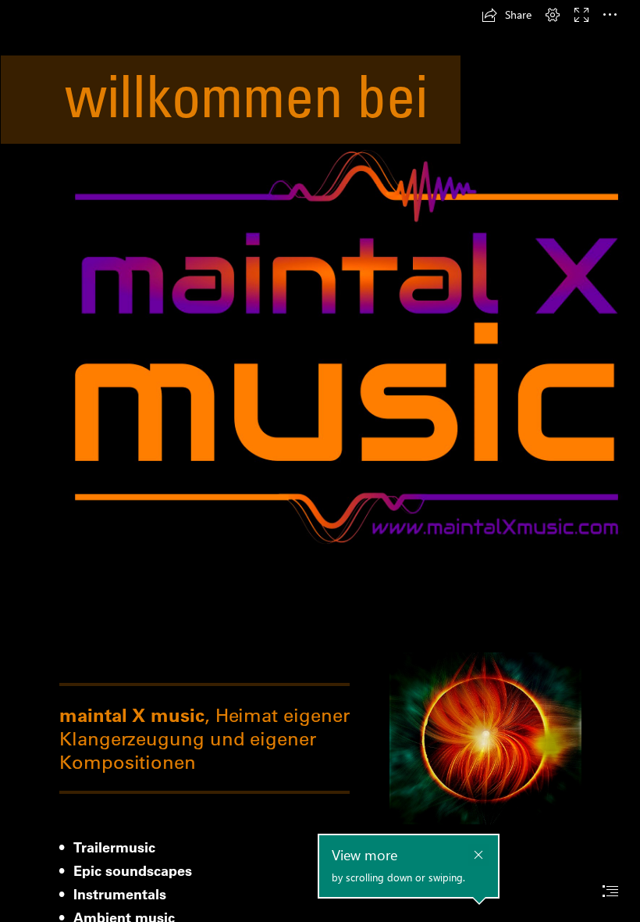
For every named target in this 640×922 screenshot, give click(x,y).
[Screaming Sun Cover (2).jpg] (485, 738)
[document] (320, 461)
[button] (506, 15)
